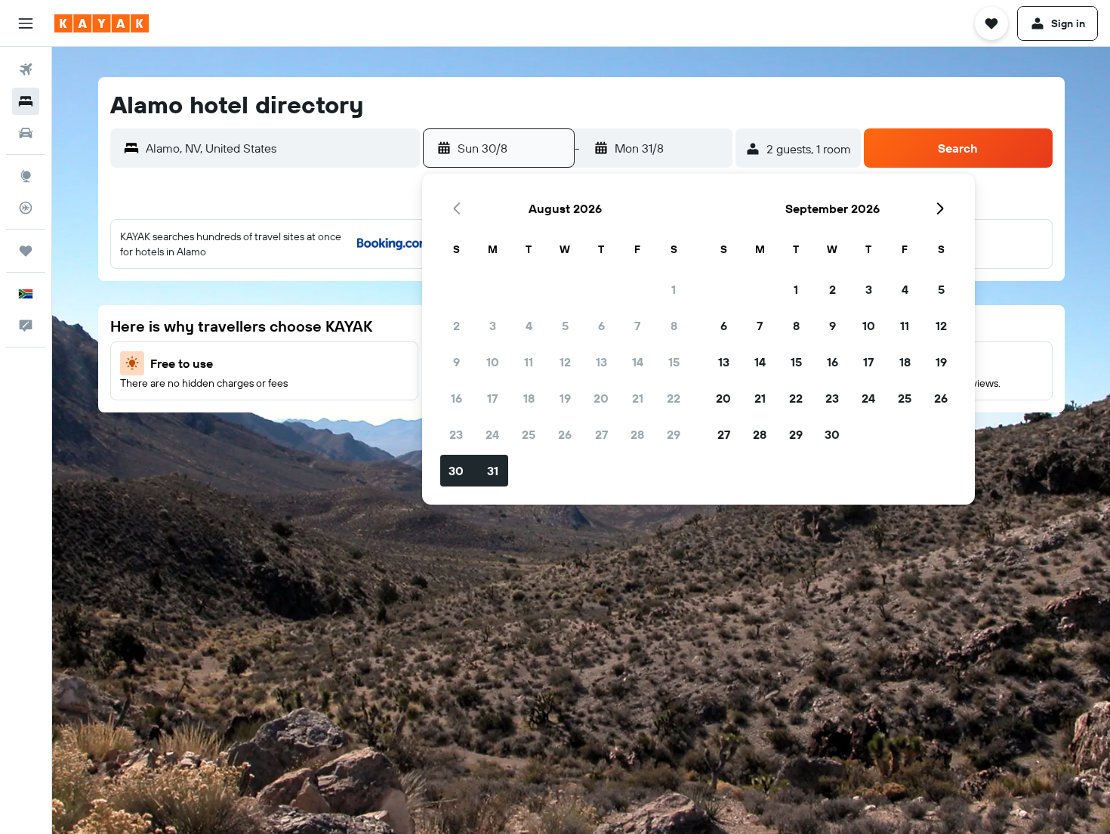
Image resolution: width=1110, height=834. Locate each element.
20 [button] (601, 398)
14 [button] (637, 361)
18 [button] (529, 398)
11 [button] (528, 361)
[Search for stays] (25, 101)
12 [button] (565, 361)
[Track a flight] (25, 208)
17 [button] (492, 398)
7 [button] (637, 325)
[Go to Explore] (25, 176)
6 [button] (601, 325)
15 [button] (674, 361)
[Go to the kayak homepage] (101, 23)
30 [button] (456, 470)
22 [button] (673, 398)
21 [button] (637, 398)
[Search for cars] (25, 133)
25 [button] (528, 434)
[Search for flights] (25, 69)
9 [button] (456, 361)
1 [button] (673, 289)
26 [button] (565, 434)
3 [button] (492, 325)
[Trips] (25, 251)
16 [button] (456, 398)
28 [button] (637, 434)
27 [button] (601, 434)
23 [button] (456, 434)
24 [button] (492, 434)
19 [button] (565, 398)
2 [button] (456, 325)
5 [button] (565, 325)
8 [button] (674, 325)
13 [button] (601, 361)
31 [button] (492, 470)
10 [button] (492, 361)
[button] (25, 23)
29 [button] (673, 434)
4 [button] (529, 325)
